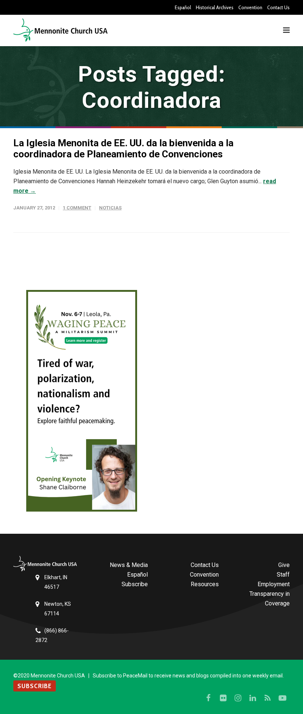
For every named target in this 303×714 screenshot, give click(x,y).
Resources (205, 584)
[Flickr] (223, 698)
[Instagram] (238, 698)
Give (284, 564)
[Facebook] (208, 698)
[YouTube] (282, 698)
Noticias (110, 208)
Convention (250, 7)
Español (183, 7)
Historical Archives (215, 7)
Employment (274, 584)
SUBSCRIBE (34, 686)
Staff (283, 574)
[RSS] (267, 698)
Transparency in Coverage (269, 598)
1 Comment (77, 208)
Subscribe (135, 584)
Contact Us (278, 7)
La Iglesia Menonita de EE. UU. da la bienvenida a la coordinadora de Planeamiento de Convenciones (123, 148)
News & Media (129, 564)
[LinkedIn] (252, 698)
